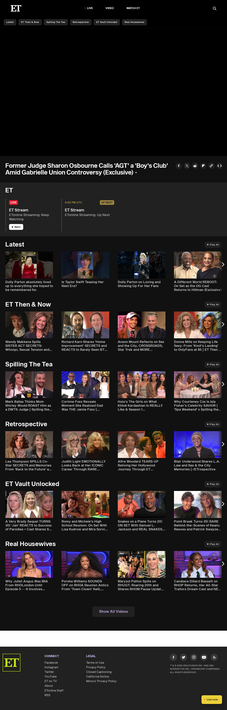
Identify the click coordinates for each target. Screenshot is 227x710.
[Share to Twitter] (186, 166)
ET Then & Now (30, 22)
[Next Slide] (222, 266)
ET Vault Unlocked (106, 22)
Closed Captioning (99, 672)
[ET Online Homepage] (16, 8)
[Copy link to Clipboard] (211, 166)
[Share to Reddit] (195, 166)
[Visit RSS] (214, 658)
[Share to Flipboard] (203, 166)
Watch (17, 227)
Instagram (51, 667)
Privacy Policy (96, 667)
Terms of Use (95, 663)
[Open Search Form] (214, 9)
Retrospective (81, 22)
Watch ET (133, 8)
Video (110, 8)
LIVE (90, 8)
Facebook (51, 663)
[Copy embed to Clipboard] (219, 166)
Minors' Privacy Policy (101, 681)
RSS (47, 695)
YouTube (51, 676)
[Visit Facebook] (173, 658)
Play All (214, 245)
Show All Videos (113, 611)
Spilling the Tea (55, 22)
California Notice (97, 676)
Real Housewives (134, 22)
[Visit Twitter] (183, 658)
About (49, 686)
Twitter (49, 672)
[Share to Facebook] (178, 166)
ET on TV (51, 681)
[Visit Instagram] (193, 658)
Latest (10, 22)
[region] (113, 92)
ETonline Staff (54, 691)
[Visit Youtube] (203, 657)
